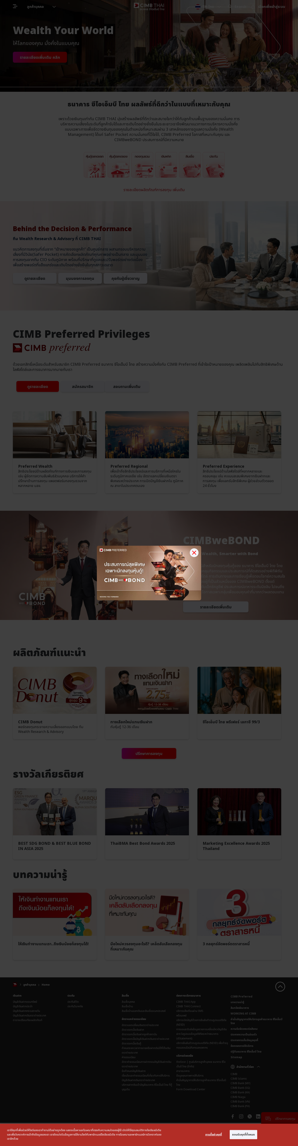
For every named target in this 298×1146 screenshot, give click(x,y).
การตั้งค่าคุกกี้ (213, 1134)
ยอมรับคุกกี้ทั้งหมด (243, 1134)
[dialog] (149, 1135)
